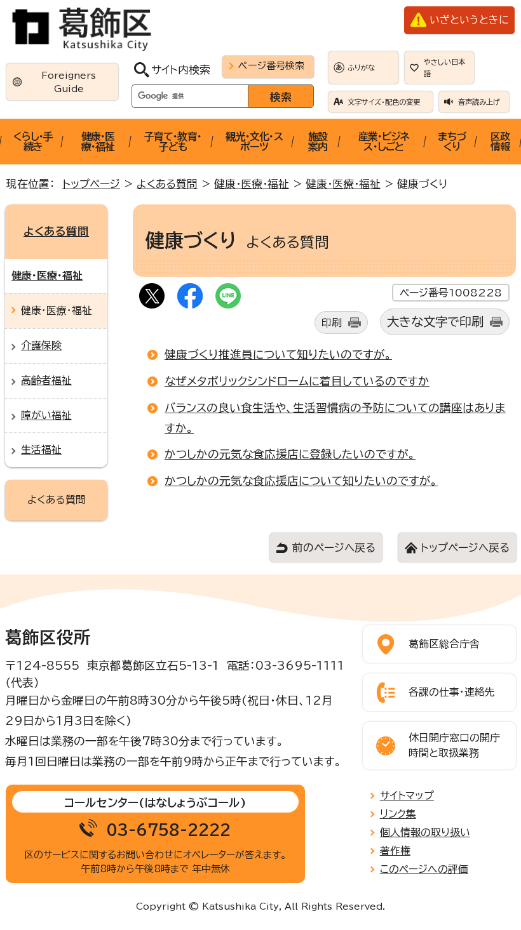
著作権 (395, 851)
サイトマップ (407, 795)
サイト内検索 (180, 69)
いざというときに (469, 20)
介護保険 (41, 345)
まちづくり (452, 141)
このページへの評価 (424, 869)
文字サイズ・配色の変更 (384, 101)
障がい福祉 (46, 415)
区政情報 (500, 141)
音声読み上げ (479, 101)
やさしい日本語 (444, 67)
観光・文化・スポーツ (254, 141)
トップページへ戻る (465, 547)
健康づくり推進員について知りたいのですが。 (278, 354)
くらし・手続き (33, 141)
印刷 (331, 322)
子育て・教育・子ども (172, 141)
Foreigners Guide (68, 81)
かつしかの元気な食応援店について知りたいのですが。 (301, 480)
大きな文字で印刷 (435, 322)
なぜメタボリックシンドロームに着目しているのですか (297, 381)
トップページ (91, 183)
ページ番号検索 (271, 65)
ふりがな (361, 67)
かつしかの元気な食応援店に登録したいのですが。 (290, 454)
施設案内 (317, 141)
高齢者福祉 (46, 380)
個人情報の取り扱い (425, 832)
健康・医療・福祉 (98, 141)
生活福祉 (41, 449)
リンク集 (398, 814)
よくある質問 (167, 183)
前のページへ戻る (334, 547)
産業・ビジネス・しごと (383, 141)
